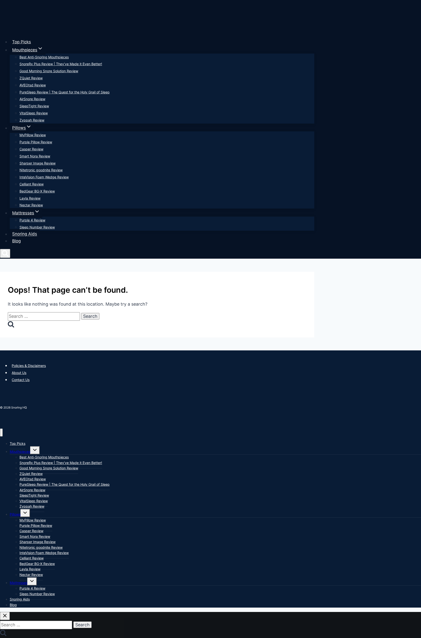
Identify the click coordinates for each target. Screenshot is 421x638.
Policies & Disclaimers (29, 366)
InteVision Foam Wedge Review (44, 177)
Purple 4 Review (32, 220)
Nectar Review (31, 205)
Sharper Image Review (37, 163)
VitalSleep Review (33, 113)
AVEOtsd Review (32, 85)
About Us (19, 373)
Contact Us (20, 380)
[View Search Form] (5, 253)
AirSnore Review (32, 99)
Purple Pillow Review (35, 142)
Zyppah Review (31, 120)
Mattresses (18, 583)
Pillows (15, 514)
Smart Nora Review (34, 156)
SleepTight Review (34, 106)
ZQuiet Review (31, 78)
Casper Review (31, 149)
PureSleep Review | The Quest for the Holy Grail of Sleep (64, 92)
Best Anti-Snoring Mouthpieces (44, 57)
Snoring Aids (24, 234)
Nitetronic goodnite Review (41, 170)
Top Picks (21, 41)
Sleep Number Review (37, 227)
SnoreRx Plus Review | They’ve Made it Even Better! (60, 64)
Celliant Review (31, 184)
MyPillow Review (32, 135)
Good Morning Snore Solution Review (48, 71)
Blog (16, 240)
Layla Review (29, 198)
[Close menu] (1, 432)
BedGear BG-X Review (37, 191)
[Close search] (5, 616)
